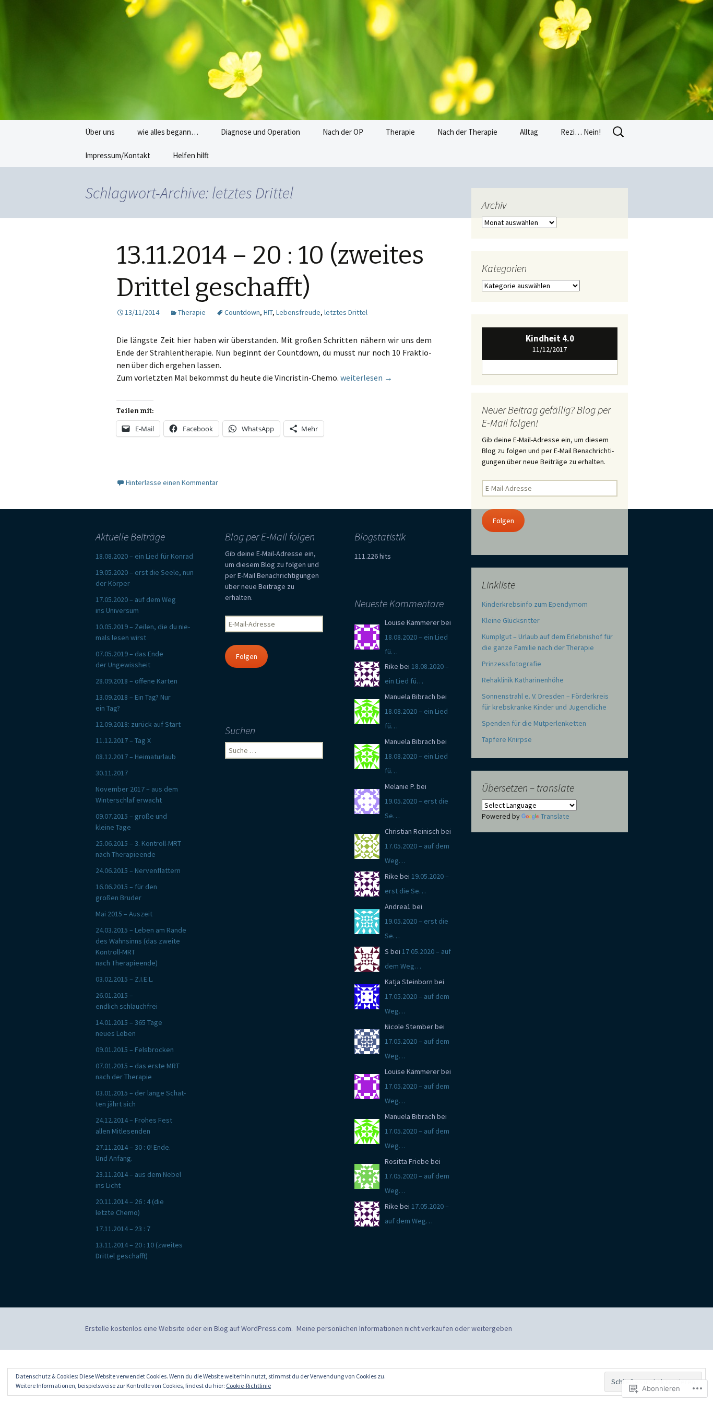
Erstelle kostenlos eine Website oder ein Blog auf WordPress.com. (189, 1328)
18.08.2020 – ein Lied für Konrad (144, 556)
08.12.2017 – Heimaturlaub (136, 756)
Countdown (242, 312)
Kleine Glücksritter (511, 620)
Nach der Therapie (467, 132)
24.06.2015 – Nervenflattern (138, 870)
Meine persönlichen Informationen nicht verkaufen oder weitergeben (404, 1328)
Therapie (400, 132)
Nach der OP (343, 132)
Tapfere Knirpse (507, 739)
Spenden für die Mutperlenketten (534, 723)
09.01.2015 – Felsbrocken (135, 1049)
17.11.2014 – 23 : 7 (123, 1228)
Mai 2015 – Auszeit (124, 913)
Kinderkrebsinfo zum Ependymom (535, 604)
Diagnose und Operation (260, 132)
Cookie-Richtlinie (248, 1385)
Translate (555, 816)
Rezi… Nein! (581, 132)
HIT (268, 312)
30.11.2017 (112, 772)
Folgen (503, 520)
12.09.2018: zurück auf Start (138, 724)
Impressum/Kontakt (117, 155)
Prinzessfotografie (511, 663)
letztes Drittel (345, 312)
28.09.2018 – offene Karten (136, 681)
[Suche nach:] (619, 132)
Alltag (529, 132)
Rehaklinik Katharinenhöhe (523, 680)
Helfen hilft (191, 155)
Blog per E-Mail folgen (270, 536)
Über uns (100, 132)
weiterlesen (366, 377)
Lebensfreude (298, 312)
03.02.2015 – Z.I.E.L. (124, 979)
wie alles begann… (167, 132)
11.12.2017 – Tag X (123, 740)
